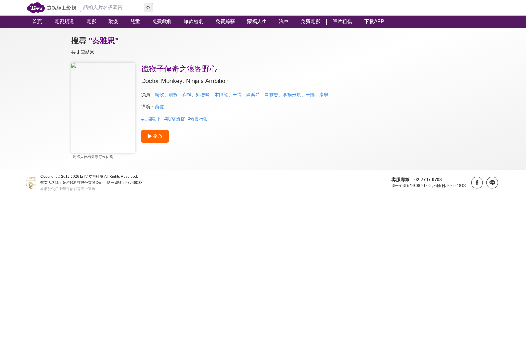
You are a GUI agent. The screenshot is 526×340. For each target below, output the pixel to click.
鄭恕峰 (203, 94)
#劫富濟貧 (174, 118)
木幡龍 (221, 94)
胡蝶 (173, 94)
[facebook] (477, 183)
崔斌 (186, 94)
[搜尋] (148, 7)
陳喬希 (253, 94)
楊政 (159, 94)
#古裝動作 (151, 118)
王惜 (237, 94)
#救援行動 (198, 118)
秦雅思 (271, 94)
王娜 (310, 94)
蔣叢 (159, 106)
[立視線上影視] (51, 7)
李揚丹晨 (292, 94)
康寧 (323, 94)
